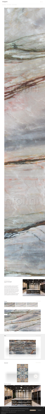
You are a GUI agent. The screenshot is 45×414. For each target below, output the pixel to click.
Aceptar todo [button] (32, 410)
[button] (15, 413)
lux (5, 314)
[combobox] (43, 407)
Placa (5, 335)
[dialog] (22, 410)
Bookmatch (6, 362)
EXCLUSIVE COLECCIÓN (7, 280)
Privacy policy (8, 409)
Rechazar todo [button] (39, 410)
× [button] (44, 407)
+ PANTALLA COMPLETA (38, 335)
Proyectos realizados (7, 384)
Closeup (5, 301)
